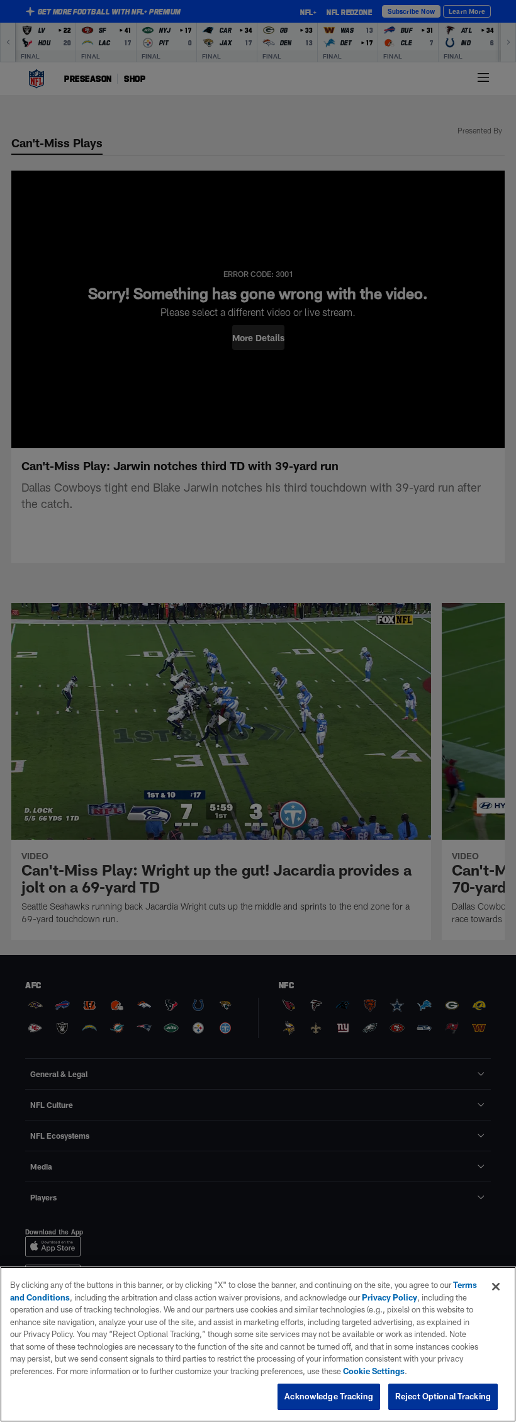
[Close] (496, 1287)
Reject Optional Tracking (443, 1396)
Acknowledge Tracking (328, 1396)
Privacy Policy (389, 1297)
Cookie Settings (374, 1371)
